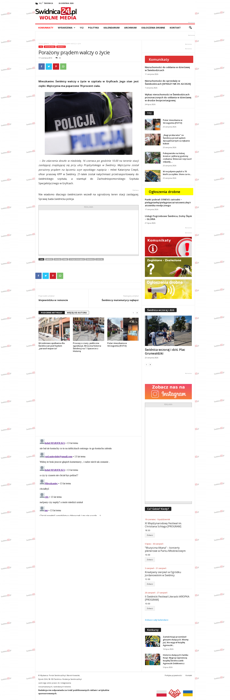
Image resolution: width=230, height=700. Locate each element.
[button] (190, 27)
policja (58, 259)
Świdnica (61, 47)
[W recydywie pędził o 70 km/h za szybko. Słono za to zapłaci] (153, 176)
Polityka (93, 27)
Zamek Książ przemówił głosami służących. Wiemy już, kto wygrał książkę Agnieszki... (176, 641)
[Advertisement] (88, 232)
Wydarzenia (65, 27)
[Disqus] (88, 394)
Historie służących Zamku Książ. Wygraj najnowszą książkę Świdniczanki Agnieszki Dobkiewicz (175, 659)
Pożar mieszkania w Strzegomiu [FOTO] (117, 344)
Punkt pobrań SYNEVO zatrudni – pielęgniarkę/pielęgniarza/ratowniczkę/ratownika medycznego (168, 202)
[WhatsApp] (63, 66)
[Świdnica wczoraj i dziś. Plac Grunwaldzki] (168, 331)
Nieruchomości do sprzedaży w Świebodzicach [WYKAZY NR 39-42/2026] (168, 82)
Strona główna (43, 43)
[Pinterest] (56, 66)
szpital (99, 259)
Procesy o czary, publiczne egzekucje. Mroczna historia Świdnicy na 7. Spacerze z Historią (87, 347)
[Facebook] (41, 66)
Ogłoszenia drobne (153, 27)
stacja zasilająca (77, 259)
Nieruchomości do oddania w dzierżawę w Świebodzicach (167, 69)
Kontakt (175, 27)
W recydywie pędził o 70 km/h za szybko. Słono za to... (177, 173)
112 (81, 27)
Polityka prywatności (173, 675)
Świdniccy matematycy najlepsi (120, 300)
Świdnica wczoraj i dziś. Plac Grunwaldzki (165, 351)
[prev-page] (133, 312)
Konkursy (153, 630)
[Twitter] (49, 66)
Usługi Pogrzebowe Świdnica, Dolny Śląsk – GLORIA (168, 217)
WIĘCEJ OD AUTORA (77, 312)
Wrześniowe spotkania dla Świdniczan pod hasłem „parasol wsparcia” (51, 346)
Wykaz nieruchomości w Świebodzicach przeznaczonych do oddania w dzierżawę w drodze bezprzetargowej (168, 97)
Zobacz (150, 535)
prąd (65, 259)
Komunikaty (45, 27)
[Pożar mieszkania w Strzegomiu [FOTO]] (123, 329)
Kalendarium (112, 27)
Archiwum (130, 27)
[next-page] (137, 312)
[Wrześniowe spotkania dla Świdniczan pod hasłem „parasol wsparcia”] (54, 329)
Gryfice (49, 259)
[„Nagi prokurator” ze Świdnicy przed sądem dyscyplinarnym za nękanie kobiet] (153, 139)
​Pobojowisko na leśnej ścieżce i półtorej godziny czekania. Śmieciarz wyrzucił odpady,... (177, 157)
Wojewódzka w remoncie (53, 300)
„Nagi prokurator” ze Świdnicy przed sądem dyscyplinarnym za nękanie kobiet (176, 139)
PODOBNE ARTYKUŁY (51, 312)
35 (60, 58)
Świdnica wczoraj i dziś (160, 310)
